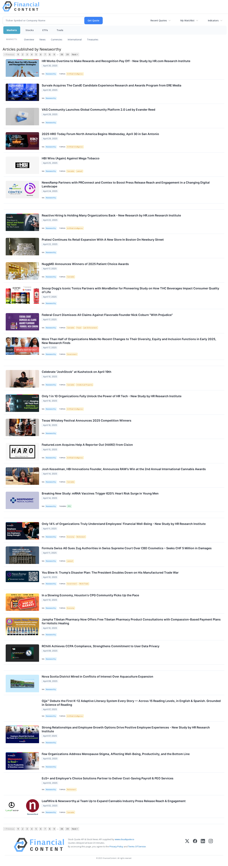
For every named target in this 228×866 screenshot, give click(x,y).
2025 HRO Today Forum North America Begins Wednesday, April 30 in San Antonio (100, 134)
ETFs (45, 30)
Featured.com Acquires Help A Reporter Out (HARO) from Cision (87, 444)
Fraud (79, 328)
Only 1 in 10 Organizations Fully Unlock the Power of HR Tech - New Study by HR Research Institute (111, 396)
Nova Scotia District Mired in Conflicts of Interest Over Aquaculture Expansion (97, 676)
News (42, 39)
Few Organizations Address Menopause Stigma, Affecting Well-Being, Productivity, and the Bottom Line (116, 754)
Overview (29, 39)
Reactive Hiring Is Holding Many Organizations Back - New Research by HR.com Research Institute (111, 215)
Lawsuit (79, 171)
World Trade (83, 584)
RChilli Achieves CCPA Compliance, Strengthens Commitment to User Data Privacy (100, 646)
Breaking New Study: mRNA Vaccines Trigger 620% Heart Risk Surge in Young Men (100, 493)
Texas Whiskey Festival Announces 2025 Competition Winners (86, 420)
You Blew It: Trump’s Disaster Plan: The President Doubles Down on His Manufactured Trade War (110, 572)
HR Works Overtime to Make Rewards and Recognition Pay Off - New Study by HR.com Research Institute (116, 61)
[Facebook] (195, 845)
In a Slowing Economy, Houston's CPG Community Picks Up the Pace (90, 595)
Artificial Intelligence (75, 74)
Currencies (56, 39)
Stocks (30, 30)
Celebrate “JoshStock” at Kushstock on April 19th (76, 372)
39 (67, 54)
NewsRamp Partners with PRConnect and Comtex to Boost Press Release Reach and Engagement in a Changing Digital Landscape (126, 184)
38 (62, 54)
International (75, 39)
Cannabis (70, 171)
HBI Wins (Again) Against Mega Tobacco (70, 158)
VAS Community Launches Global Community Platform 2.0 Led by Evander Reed (98, 109)
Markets (12, 30)
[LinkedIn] (202, 845)
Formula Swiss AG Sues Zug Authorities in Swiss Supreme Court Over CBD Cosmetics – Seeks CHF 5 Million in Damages (127, 548)
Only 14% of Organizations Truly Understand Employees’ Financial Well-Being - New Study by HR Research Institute (124, 524)
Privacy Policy (116, 846)
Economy (70, 537)
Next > (75, 54)
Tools (60, 30)
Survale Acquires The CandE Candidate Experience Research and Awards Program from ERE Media (111, 85)
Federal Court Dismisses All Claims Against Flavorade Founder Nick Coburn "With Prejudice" (107, 315)
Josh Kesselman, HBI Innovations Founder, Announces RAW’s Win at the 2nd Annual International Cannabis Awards (124, 469)
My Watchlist (187, 20)
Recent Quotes (158, 20)
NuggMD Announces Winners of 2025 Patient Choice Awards (85, 264)
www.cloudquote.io (124, 839)
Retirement (81, 537)
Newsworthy (51, 74)
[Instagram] (210, 845)
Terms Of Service (137, 846)
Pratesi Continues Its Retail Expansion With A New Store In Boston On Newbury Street (103, 239)
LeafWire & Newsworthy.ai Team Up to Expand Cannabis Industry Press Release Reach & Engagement (114, 801)
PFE (69, 506)
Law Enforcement (90, 328)
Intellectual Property (84, 385)
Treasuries (92, 39)
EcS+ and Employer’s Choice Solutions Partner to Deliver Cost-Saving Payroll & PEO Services (107, 778)
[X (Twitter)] (187, 845)
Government (72, 354)
